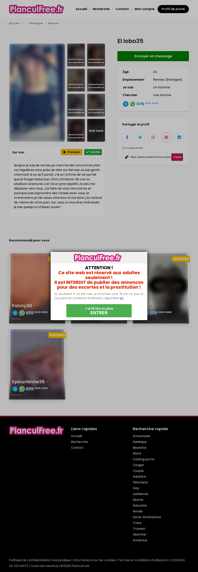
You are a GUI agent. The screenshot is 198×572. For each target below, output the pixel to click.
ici (121, 298)
